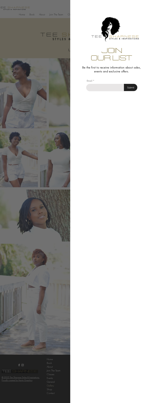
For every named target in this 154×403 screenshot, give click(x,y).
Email (89, 81)
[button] (147, 6)
